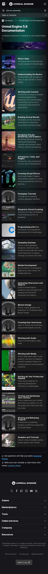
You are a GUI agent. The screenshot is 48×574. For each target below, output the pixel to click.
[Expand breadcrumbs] (16, 20)
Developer (9, 20)
